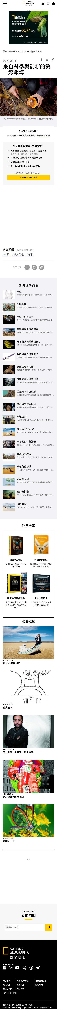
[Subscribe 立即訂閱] (48, 927)
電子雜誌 (13, 51)
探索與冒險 (36, 51)
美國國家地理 (22, 981)
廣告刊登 (20, 985)
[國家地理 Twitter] (24, 968)
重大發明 (7, 707)
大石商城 (20, 989)
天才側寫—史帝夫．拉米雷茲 (18, 752)
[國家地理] (28, 5)
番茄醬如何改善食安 (13, 796)
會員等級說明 (43, 135)
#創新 (30, 254)
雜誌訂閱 (39, 985)
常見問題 (6, 985)
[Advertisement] (23, 220)
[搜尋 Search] (48, 3)
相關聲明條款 (40, 981)
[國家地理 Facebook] (4, 968)
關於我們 (6, 981)
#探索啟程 (18, 254)
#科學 (6, 254)
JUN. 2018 (24, 51)
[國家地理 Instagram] (10, 968)
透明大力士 (9, 841)
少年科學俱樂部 (10, 993)
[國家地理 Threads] (31, 968)
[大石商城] (53, 3)
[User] (43, 3)
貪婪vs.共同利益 (11, 663)
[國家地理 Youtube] (17, 968)
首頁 (5, 51)
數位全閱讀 (7, 989)
